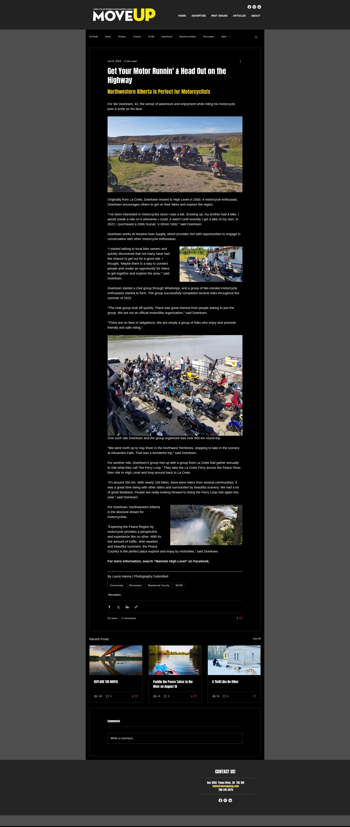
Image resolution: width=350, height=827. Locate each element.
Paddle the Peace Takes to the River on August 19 (173, 684)
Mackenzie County (158, 585)
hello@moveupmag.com (226, 786)
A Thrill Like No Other (225, 681)
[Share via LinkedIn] (127, 607)
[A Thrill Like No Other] (234, 660)
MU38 (179, 585)
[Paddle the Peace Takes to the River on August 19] (175, 660)
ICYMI (151, 36)
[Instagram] (254, 7)
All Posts (93, 36)
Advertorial (167, 36)
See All (257, 638)
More (224, 36)
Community (116, 585)
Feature (122, 36)
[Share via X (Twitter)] (118, 607)
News (108, 36)
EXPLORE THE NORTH (106, 681)
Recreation (208, 36)
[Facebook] (249, 7)
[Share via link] (136, 607)
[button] (256, 36)
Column (137, 36)
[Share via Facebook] (109, 607)
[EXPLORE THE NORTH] (116, 660)
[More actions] (240, 61)
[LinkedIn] (259, 7)
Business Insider (188, 36)
